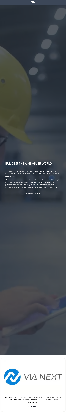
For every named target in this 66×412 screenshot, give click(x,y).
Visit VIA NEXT (32, 406)
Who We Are (32, 194)
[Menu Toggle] (2, 2)
